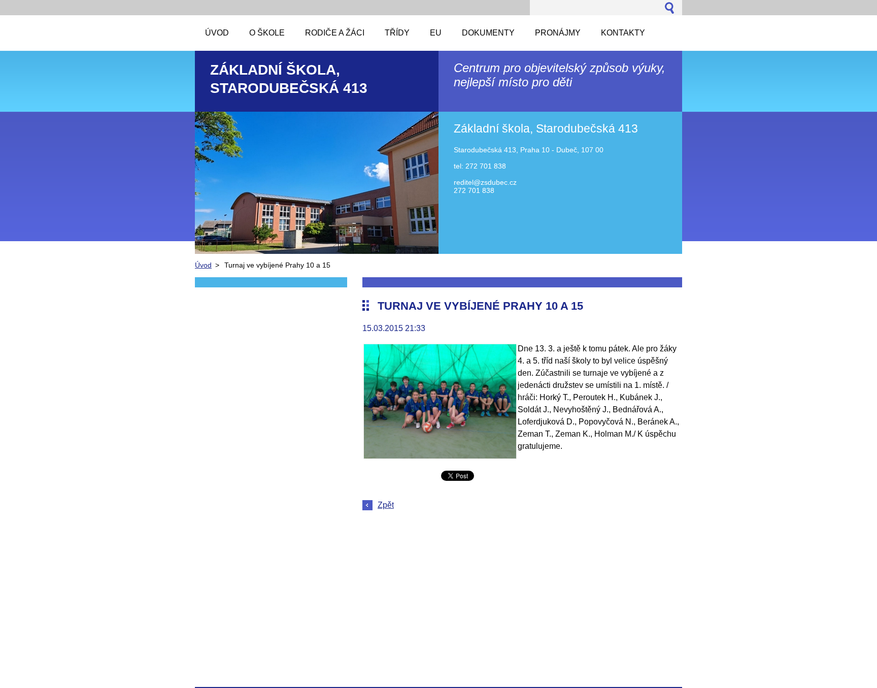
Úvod (203, 265)
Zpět (386, 505)
